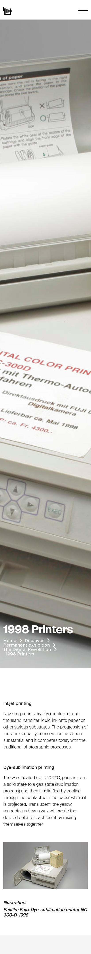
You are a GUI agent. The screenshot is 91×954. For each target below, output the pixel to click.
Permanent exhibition (26, 645)
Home (9, 640)
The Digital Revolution (27, 649)
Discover (34, 640)
